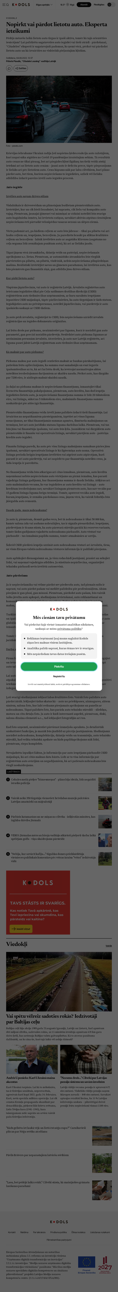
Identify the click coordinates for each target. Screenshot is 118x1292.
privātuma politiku (69, 628)
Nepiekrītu (59, 676)
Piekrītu (59, 666)
